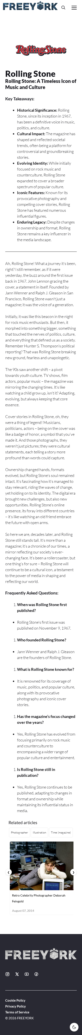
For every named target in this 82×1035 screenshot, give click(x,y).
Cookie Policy (15, 1000)
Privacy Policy (15, 1006)
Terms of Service (17, 1012)
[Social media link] (7, 974)
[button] (63, 7)
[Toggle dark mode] (74, 1027)
